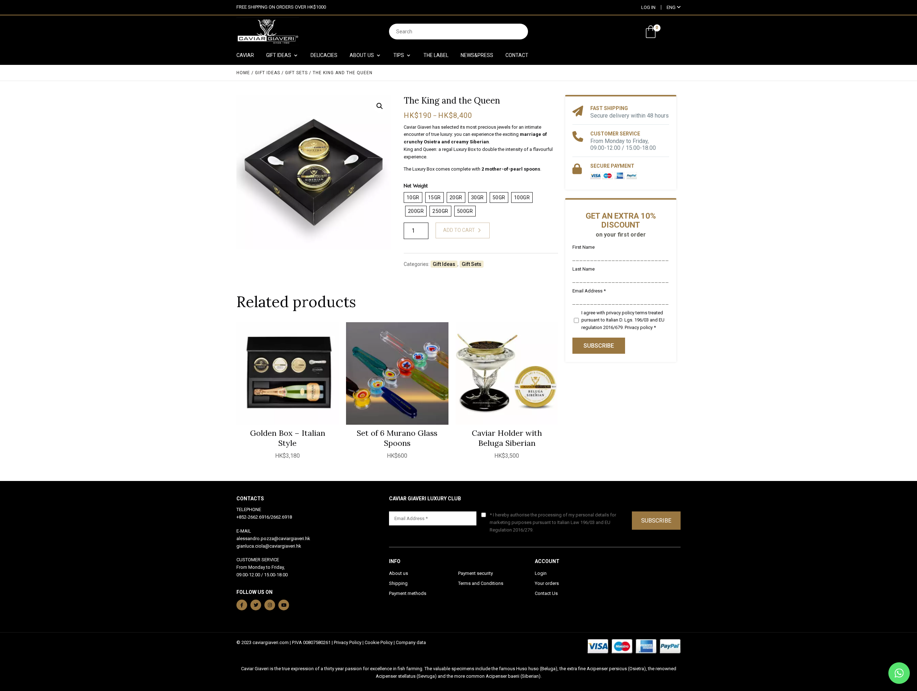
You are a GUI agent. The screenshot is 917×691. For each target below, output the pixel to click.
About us (398, 573)
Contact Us (546, 593)
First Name (583, 247)
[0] (651, 31)
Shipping (398, 583)
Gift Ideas (278, 55)
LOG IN (648, 7)
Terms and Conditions (480, 583)
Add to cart (459, 230)
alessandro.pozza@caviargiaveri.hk (273, 538)
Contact (516, 55)
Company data (411, 642)
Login (541, 573)
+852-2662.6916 (252, 517)
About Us (362, 55)
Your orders (547, 583)
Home (243, 72)
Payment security (475, 573)
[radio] (413, 197)
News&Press (477, 55)
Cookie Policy (379, 642)
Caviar (245, 55)
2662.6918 (281, 517)
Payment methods (407, 593)
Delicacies (324, 55)
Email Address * (589, 291)
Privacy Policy (347, 642)
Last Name (583, 269)
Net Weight (416, 186)
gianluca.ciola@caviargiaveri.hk (268, 546)
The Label (435, 55)
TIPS (398, 55)
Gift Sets (296, 72)
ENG (672, 7)
